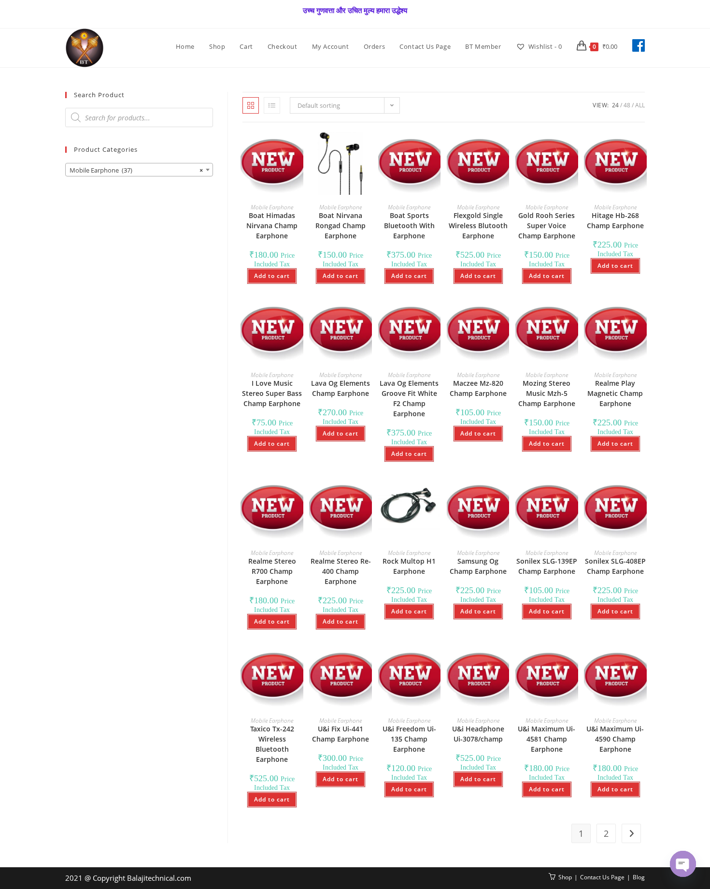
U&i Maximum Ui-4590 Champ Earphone (615, 739)
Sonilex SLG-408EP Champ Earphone (615, 566)
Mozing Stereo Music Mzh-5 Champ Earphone (546, 393)
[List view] (272, 105)
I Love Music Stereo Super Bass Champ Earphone (272, 393)
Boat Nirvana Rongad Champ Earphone (340, 225)
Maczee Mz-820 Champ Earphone (478, 388)
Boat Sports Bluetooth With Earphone (409, 225)
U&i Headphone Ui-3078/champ (478, 733)
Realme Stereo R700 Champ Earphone (272, 571)
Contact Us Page (602, 877)
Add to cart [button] (272, 276)
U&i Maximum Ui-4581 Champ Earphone (546, 739)
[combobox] (139, 169)
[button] (269, 150)
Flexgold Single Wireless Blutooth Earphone (478, 225)
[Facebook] (638, 45)
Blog (639, 877)
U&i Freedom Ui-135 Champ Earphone (409, 739)
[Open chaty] (683, 864)
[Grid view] (250, 105)
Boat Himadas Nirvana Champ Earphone (272, 225)
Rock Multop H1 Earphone (409, 566)
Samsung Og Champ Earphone (478, 566)
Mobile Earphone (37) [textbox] (136, 170)
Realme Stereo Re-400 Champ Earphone (341, 571)
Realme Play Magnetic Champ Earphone (615, 393)
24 (615, 105)
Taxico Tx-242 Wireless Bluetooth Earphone (272, 744)
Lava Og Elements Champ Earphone (340, 388)
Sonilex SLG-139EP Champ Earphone (546, 566)
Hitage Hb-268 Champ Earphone (615, 220)
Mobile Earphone (272, 207)
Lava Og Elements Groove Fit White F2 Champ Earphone (409, 398)
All (640, 105)
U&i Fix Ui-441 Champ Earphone (340, 733)
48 (627, 105)
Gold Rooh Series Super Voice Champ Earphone (546, 225)
